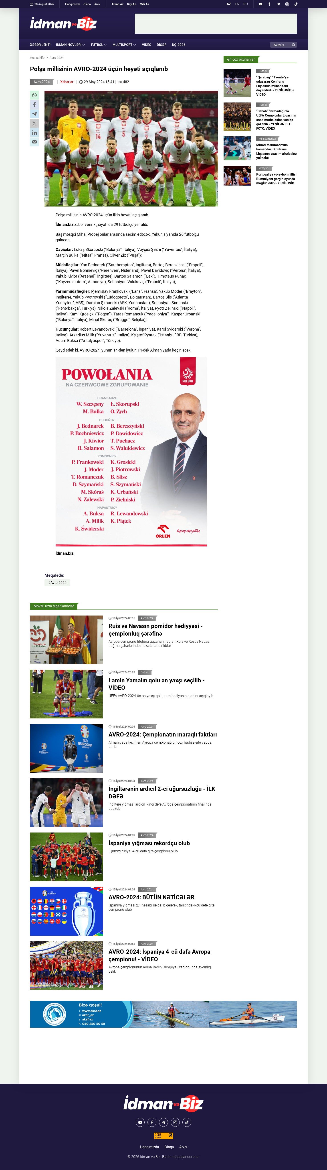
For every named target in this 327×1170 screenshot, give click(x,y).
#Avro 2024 (57, 583)
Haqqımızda (72, 4)
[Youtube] (260, 4)
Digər (161, 45)
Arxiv (97, 4)
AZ (229, 4)
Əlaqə (87, 4)
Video (146, 45)
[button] (34, 95)
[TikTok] (296, 4)
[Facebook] (269, 4)
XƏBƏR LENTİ (40, 45)
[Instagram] (287, 4)
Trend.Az (118, 4)
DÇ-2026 (179, 45)
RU (245, 4)
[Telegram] (278, 4)
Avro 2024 (42, 82)
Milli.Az (144, 4)
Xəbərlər (66, 82)
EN (237, 4)
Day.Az (131, 4)
